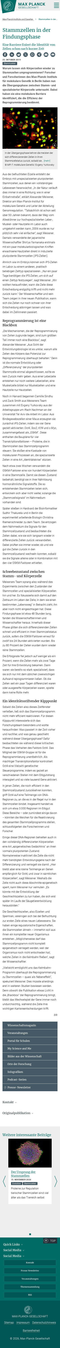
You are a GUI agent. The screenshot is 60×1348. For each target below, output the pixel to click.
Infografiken (15, 1072)
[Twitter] (25, 54)
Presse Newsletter (30, 1270)
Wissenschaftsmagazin (22, 1025)
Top (53, 1240)
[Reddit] (18, 54)
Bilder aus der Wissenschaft (25, 1056)
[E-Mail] (46, 54)
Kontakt (30, 1262)
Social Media (12, 1250)
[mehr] (47, 160)
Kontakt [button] (8, 1102)
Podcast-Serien (17, 1079)
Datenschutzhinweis (44, 1322)
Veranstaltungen (18, 1033)
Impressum (23, 1322)
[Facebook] (5, 54)
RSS (30, 1295)
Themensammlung (30, 1287)
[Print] (52, 54)
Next (55, 1182)
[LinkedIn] (11, 54)
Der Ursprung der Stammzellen (23, 1174)
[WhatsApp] (32, 54)
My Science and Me (19, 1048)
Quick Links (11, 1244)
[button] (54, 145)
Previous (4, 1182)
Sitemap (9, 1322)
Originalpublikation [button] (16, 1113)
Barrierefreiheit (31, 1330)
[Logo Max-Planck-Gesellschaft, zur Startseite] (25, 6)
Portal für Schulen (19, 1040)
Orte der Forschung (19, 1064)
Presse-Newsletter (19, 1087)
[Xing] (39, 54)
